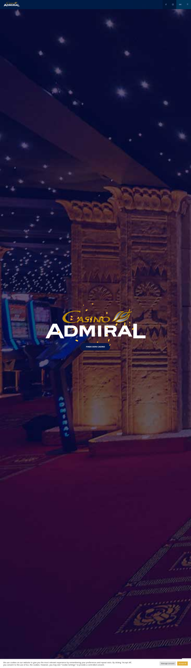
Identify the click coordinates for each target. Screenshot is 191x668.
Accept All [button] (182, 663)
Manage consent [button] (167, 663)
